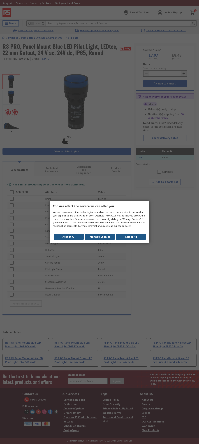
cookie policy (124, 225)
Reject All (131, 236)
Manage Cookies (100, 236)
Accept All (68, 236)
